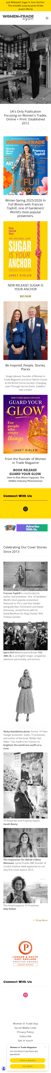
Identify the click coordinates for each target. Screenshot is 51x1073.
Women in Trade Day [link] (25, 1023)
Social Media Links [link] (25, 1027)
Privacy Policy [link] (25, 1032)
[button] (47, 18)
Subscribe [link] (25, 1036)
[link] (18, 18)
